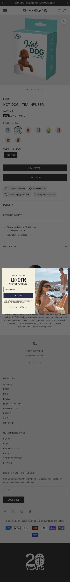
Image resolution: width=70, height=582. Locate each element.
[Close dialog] (67, 269)
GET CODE (18, 295)
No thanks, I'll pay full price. (18, 307)
